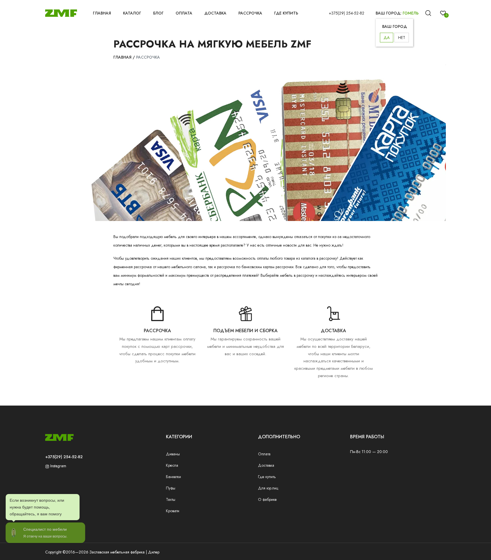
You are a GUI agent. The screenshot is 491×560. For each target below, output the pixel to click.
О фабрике (267, 499)
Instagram (57, 466)
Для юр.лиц (268, 488)
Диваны (173, 454)
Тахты (170, 499)
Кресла (172, 465)
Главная (102, 13)
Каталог (132, 13)
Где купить (286, 13)
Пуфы (170, 488)
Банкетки (173, 477)
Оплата (184, 13)
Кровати (172, 511)
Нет (401, 37)
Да (387, 37)
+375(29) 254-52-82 (346, 13)
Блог (158, 13)
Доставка (215, 13)
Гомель (411, 13)
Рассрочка (250, 13)
